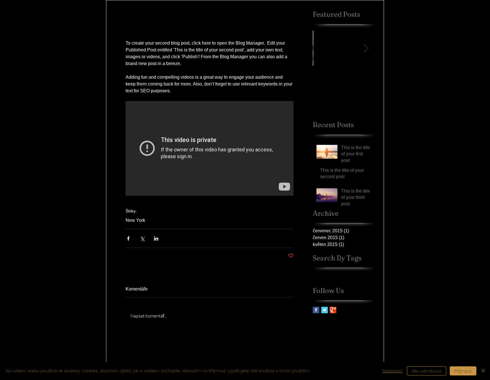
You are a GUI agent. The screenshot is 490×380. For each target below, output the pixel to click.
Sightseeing (342, 274)
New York (135, 220)
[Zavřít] (483, 370)
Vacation (363, 274)
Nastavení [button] (392, 370)
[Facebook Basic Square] (316, 310)
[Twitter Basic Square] (324, 310)
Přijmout (463, 371)
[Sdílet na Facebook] (128, 238)
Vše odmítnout (427, 371)
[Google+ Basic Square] (333, 310)
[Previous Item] (321, 48)
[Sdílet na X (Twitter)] (142, 238)
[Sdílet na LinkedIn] (156, 238)
